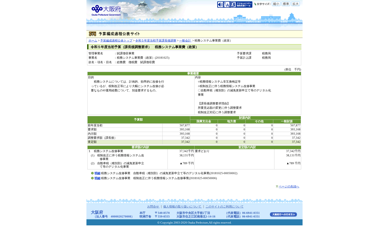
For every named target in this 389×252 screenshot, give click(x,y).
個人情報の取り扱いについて (182, 206)
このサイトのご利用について (225, 206)
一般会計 (185, 40)
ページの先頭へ (289, 186)
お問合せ (153, 206)
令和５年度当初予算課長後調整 (155, 40)
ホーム (92, 40)
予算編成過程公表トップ (116, 40)
